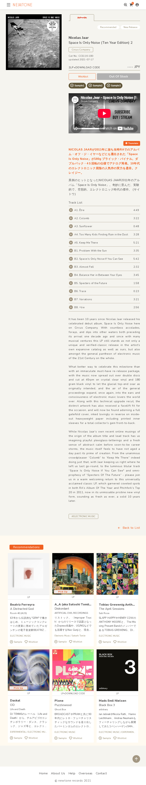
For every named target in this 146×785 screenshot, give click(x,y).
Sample (18, 641)
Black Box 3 (107, 705)
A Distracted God (22, 609)
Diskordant (62, 609)
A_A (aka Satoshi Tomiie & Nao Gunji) (82, 604)
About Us (58, 773)
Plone (59, 701)
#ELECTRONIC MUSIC (83, 516)
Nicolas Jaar (79, 37)
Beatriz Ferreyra (22, 605)
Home (43, 773)
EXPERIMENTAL (18, 732)
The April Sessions (111, 609)
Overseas (86, 773)
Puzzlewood (63, 705)
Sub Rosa (104, 613)
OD (12, 705)
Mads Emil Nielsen (112, 701)
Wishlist (83, 76)
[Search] (126, 5)
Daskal (15, 700)
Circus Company (81, 49)
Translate (133, 143)
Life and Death (17, 709)
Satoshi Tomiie (78, 635)
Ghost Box (60, 709)
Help (71, 773)
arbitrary (103, 709)
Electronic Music (62, 635)
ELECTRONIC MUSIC (20, 636)
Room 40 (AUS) (18, 613)
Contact (101, 773)
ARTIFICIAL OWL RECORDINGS (71, 613)
